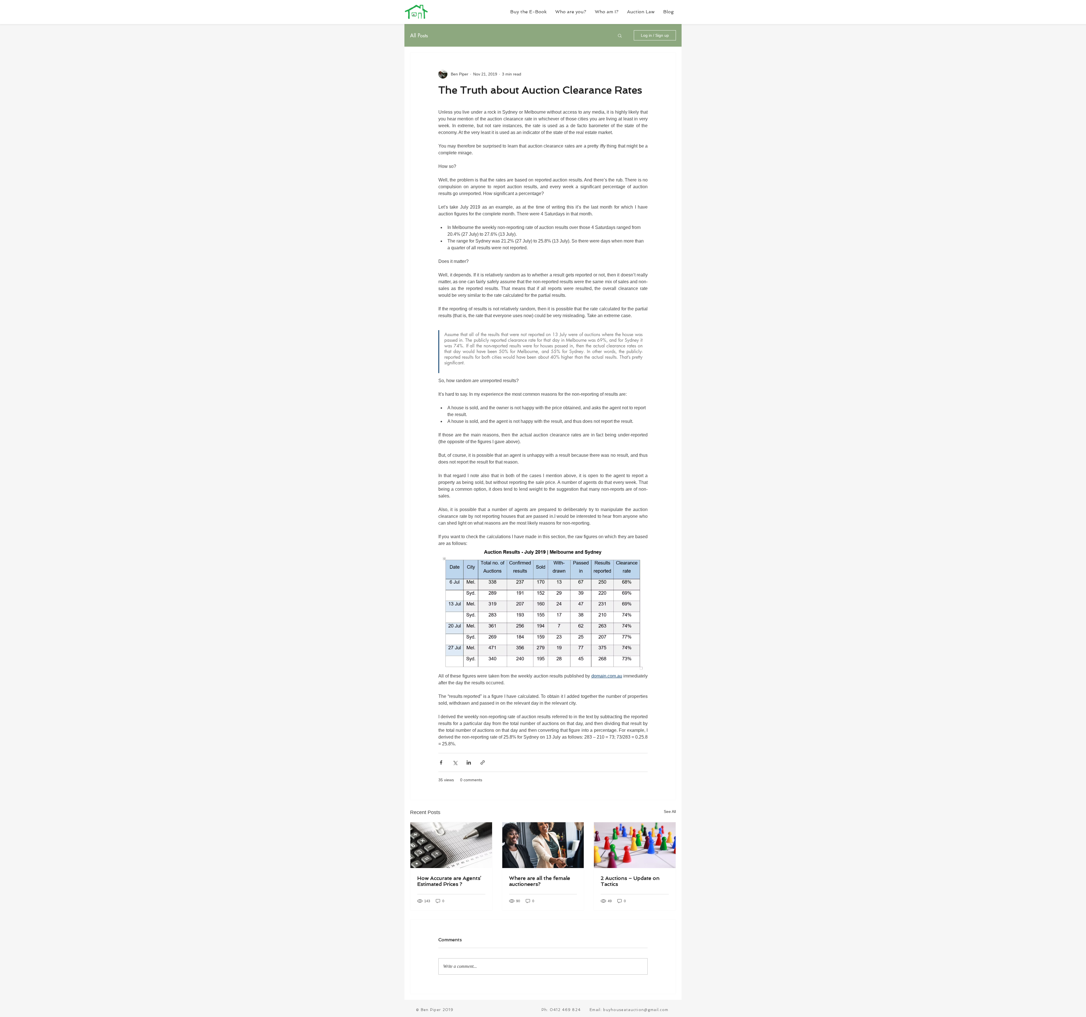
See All (670, 811)
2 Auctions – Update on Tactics (630, 881)
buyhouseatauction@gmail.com (635, 1010)
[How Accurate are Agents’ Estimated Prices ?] (451, 845)
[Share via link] (482, 762)
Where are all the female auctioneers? (539, 881)
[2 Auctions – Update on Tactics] (635, 845)
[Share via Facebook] (441, 762)
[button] (571, 11)
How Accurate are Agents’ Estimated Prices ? (449, 881)
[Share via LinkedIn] (468, 762)
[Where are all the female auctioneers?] (543, 845)
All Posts (419, 35)
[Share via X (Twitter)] (455, 762)
